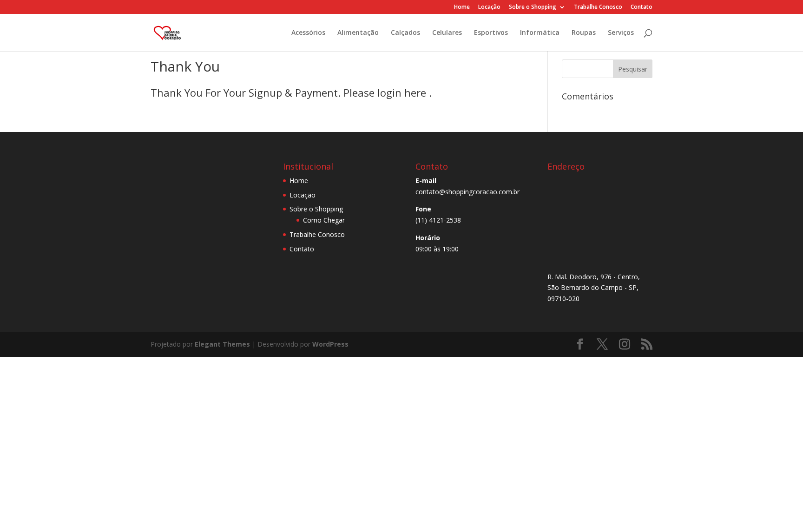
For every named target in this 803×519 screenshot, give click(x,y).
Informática (539, 33)
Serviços (621, 33)
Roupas (584, 33)
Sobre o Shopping (532, 7)
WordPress (330, 344)
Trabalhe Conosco (598, 7)
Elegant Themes (222, 344)
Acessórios (308, 33)
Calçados (405, 33)
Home (462, 7)
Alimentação (358, 33)
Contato (641, 7)
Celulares (447, 33)
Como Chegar (324, 220)
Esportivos (491, 33)
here (416, 92)
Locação (489, 7)
